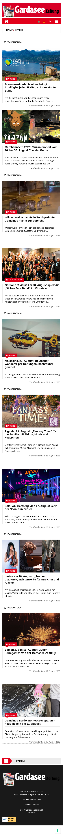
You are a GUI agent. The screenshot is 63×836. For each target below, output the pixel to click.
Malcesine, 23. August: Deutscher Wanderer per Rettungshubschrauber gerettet (29, 364)
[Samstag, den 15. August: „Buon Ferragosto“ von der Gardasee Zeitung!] (31, 629)
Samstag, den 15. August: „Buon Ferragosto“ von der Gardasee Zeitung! (30, 651)
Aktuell (11, 79)
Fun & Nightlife (15, 280)
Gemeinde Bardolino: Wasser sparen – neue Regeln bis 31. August (30, 722)
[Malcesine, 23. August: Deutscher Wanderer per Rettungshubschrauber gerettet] (31, 338)
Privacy (31, 812)
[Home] (5, 21)
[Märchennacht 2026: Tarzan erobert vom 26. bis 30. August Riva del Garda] (31, 126)
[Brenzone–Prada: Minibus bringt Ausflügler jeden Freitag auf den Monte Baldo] (31, 64)
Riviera (19, 30)
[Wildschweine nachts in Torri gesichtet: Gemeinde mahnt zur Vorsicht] (31, 197)
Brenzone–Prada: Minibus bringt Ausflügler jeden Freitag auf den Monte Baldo (30, 87)
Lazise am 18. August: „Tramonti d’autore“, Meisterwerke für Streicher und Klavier (32, 579)
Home (9, 30)
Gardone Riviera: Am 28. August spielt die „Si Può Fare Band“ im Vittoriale (32, 287)
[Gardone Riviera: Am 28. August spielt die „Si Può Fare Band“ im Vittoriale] (31, 264)
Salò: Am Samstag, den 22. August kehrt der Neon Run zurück (31, 508)
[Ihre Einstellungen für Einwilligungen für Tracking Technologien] (58, 831)
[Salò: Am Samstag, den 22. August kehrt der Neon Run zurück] (31, 485)
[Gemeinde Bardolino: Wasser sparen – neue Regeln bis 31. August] (31, 700)
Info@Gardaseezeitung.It (31, 809)
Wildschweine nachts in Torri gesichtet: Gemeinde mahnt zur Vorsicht (30, 219)
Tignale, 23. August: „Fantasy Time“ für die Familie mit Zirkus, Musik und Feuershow (30, 434)
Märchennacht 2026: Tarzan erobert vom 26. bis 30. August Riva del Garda (31, 149)
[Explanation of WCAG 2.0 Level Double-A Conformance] (9, 819)
